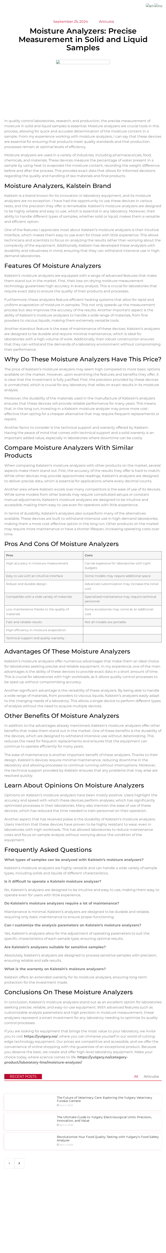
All (136, 1076)
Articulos (151, 1076)
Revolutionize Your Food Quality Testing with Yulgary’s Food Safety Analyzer (108, 1138)
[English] (150, 6)
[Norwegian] (158, 6)
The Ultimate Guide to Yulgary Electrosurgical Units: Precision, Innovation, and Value (104, 1118)
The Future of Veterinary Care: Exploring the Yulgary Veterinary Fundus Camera (104, 1099)
